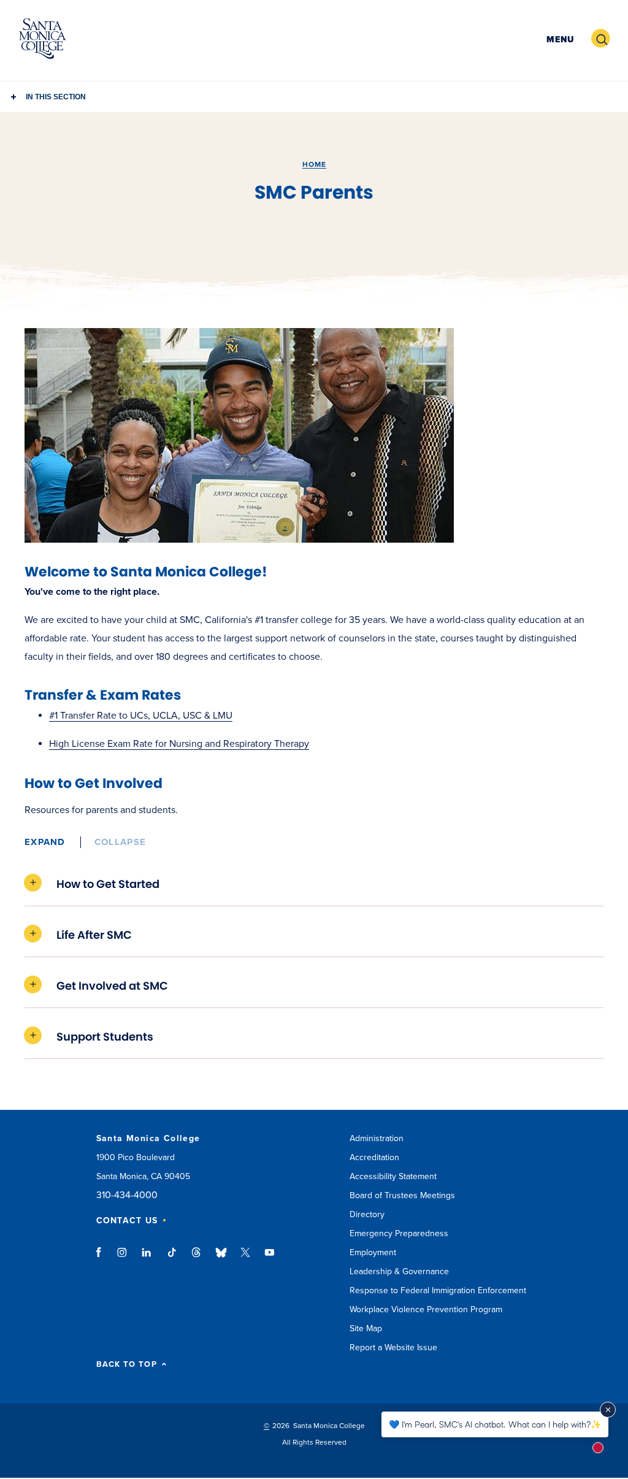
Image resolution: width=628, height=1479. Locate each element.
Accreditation (374, 1157)
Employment (373, 1252)
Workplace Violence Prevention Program (426, 1309)
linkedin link (147, 1258)
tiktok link (171, 1258)
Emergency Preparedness (399, 1233)
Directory (367, 1214)
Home (314, 164)
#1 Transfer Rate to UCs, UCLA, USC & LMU (140, 715)
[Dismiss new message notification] (608, 1410)
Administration (377, 1138)
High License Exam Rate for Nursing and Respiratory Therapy (179, 744)
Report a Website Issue (393, 1347)
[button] (558, 39)
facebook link (102, 1258)
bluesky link (221, 1258)
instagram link (123, 1258)
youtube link (269, 1258)
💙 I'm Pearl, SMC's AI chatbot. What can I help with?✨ (495, 1424)
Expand (45, 841)
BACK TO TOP (126, 1364)
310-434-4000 (127, 1195)
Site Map (366, 1328)
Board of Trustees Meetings (402, 1195)
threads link (197, 1258)
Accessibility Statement (393, 1176)
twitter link (245, 1258)
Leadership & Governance (399, 1271)
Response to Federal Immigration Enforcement (438, 1290)
